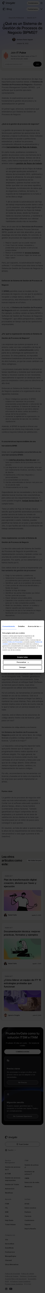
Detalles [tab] (21, 626)
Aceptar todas (22, 657)
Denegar (22, 667)
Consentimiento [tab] (8, 626)
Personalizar (21, 662)
